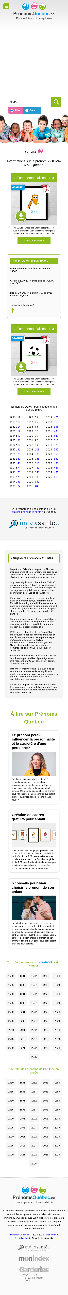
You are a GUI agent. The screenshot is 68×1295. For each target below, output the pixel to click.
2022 (34, 1048)
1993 (45, 994)
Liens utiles (52, 1234)
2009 (57, 1021)
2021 (22, 1048)
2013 (45, 1030)
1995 (11, 1003)
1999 (57, 1003)
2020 (11, 1048)
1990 (11, 994)
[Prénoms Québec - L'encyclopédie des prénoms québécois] (34, 11)
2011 (22, 1030)
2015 (11, 1039)
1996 (22, 1003)
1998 (45, 1003)
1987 (34, 985)
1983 (45, 976)
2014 (57, 1030)
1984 (57, 976)
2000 (11, 1012)
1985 (11, 985)
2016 (22, 1039)
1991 (22, 994)
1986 (22, 985)
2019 (57, 1039)
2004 (57, 1012)
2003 (45, 1012)
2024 (57, 1048)
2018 (45, 1039)
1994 (57, 994)
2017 (34, 1039)
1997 (34, 1003)
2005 (11, 1021)
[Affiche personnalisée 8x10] (34, 203)
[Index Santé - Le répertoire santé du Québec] (34, 524)
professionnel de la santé (26, 512)
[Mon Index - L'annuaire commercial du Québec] (34, 1258)
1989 (57, 985)
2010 (11, 1030)
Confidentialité (22, 1238)
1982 (34, 976)
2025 (34, 1057)
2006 (22, 1021)
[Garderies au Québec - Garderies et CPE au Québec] (34, 1274)
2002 (34, 1012)
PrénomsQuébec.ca (19, 1234)
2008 (45, 1021)
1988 (45, 985)
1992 (34, 994)
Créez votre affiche (34, 240)
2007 (34, 1021)
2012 (34, 1030)
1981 (22, 976)
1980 (11, 976)
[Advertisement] (34, 56)
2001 (22, 1012)
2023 (45, 1048)
